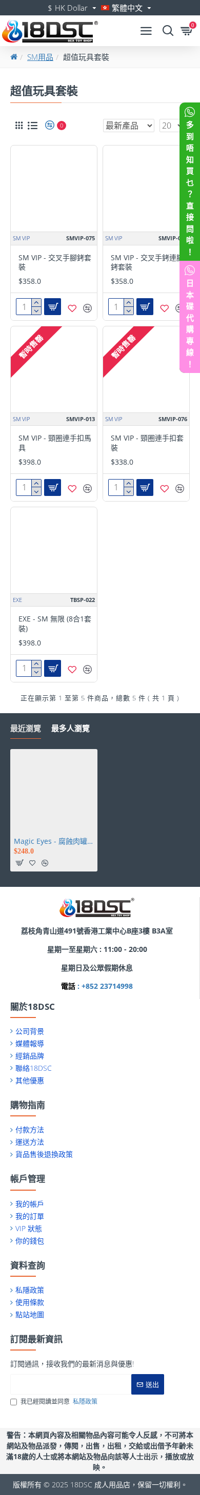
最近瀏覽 (25, 728)
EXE (17, 600)
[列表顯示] (32, 125)
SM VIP (21, 238)
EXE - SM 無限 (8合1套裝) (54, 623)
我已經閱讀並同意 (59, 1401)
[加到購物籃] (19, 863)
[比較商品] (87, 308)
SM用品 (40, 57)
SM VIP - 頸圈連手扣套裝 (147, 442)
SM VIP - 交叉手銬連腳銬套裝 (147, 262)
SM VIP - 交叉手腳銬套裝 (54, 262)
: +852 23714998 (104, 986)
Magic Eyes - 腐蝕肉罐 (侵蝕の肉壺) (54, 841)
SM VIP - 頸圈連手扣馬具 (54, 442)
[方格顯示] (19, 125)
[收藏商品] (72, 308)
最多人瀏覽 (70, 728)
